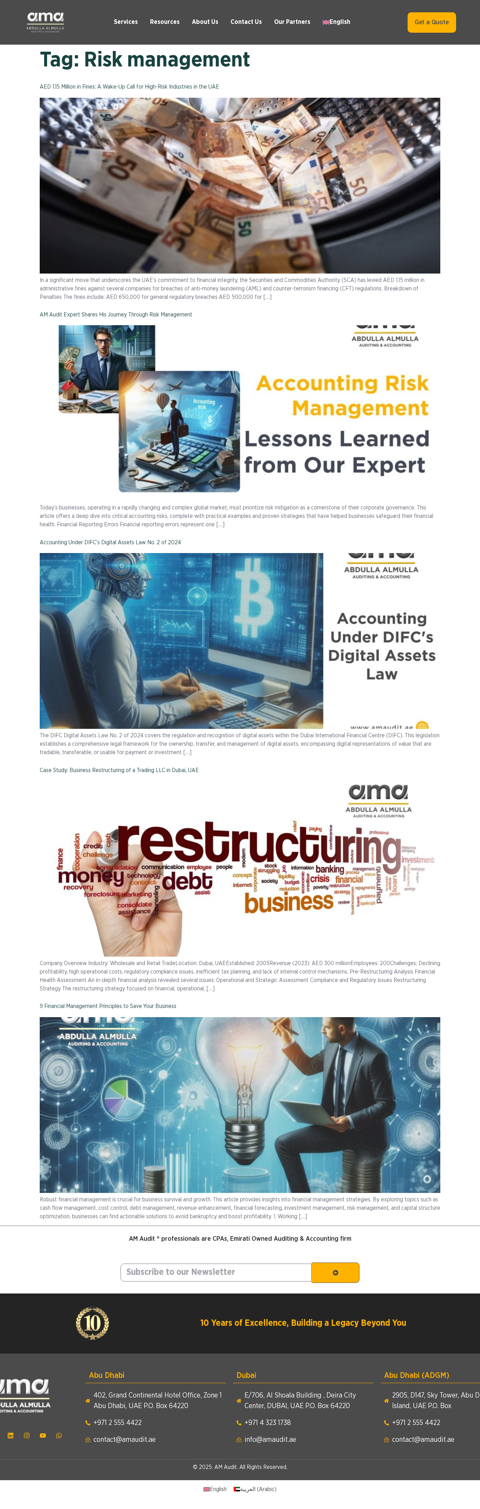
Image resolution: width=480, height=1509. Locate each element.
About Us (205, 22)
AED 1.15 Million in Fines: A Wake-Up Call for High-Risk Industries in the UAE (129, 87)
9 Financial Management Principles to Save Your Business (108, 1006)
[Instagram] (26, 1435)
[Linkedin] (10, 1435)
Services (126, 22)
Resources (165, 22)
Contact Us (246, 22)
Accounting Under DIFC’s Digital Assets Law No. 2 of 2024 (110, 542)
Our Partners (292, 22)
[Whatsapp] (59, 1435)
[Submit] (335, 1273)
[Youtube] (43, 1435)
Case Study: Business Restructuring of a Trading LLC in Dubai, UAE (119, 770)
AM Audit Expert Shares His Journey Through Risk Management (116, 314)
